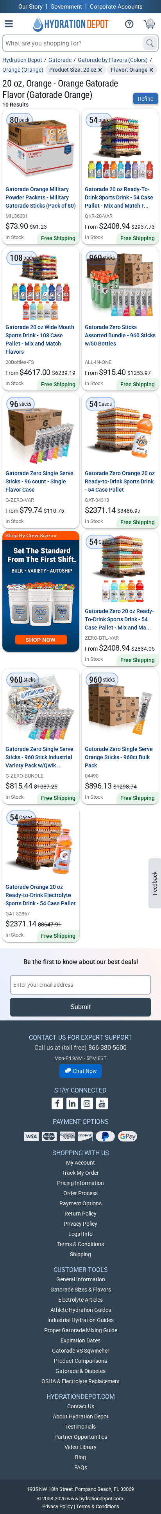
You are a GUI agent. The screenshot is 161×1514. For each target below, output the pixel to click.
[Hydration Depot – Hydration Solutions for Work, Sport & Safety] (70, 24)
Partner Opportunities (80, 1437)
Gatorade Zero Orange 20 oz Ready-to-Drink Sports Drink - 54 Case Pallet (120, 481)
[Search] (150, 43)
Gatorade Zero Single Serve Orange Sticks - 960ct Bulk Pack (119, 757)
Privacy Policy (80, 1224)
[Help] (132, 25)
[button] (9, 25)
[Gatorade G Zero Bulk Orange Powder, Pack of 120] (120, 707)
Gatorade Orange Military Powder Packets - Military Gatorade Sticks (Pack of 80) (40, 197)
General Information (80, 1279)
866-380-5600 (107, 1047)
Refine (145, 99)
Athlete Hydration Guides (80, 1310)
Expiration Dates (80, 1340)
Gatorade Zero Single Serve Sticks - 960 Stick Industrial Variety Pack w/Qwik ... (39, 757)
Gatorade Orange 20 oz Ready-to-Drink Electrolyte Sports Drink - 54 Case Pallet (40, 895)
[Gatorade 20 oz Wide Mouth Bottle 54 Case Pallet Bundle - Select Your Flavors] (120, 147)
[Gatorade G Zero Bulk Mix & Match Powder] (40, 431)
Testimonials (80, 1427)
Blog (80, 1457)
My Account (80, 1162)
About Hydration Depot (81, 1416)
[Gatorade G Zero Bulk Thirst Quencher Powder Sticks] (40, 707)
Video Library (80, 1447)
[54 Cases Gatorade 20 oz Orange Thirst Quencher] (40, 845)
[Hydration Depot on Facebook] (57, 1103)
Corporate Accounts (116, 6)
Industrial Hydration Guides (80, 1320)
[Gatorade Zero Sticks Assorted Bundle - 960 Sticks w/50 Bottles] (120, 285)
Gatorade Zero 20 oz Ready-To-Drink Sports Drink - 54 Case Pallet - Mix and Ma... (119, 619)
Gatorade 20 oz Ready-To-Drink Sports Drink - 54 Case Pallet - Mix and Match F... (119, 197)
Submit (81, 1007)
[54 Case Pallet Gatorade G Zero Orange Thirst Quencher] (120, 431)
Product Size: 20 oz (73, 70)
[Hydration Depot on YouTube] (102, 1103)
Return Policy (80, 1213)
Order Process (80, 1193)
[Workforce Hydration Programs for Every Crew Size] (40, 591)
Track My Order (80, 1173)
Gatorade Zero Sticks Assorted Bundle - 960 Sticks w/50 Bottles (120, 335)
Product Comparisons (80, 1361)
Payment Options (80, 1203)
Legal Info (80, 1234)
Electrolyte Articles (80, 1300)
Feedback (155, 883)
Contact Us (80, 1406)
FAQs (80, 1467)
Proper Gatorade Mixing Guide (80, 1330)
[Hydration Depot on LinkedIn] (72, 1103)
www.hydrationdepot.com (95, 1498)
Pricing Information (80, 1183)
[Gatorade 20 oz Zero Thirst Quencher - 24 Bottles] (120, 569)
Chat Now (84, 1071)
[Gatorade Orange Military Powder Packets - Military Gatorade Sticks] (40, 147)
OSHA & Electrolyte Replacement (80, 1381)
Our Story (30, 6)
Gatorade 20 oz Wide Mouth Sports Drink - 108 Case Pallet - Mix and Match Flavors (39, 339)
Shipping (80, 1254)
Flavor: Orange (129, 70)
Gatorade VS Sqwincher (80, 1351)
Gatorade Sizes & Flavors (80, 1289)
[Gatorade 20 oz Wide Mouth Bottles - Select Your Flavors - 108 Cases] (40, 285)
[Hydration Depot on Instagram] (87, 1103)
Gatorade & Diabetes (80, 1371)
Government (66, 6)
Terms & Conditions (80, 1244)
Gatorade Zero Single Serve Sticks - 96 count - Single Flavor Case (39, 481)
